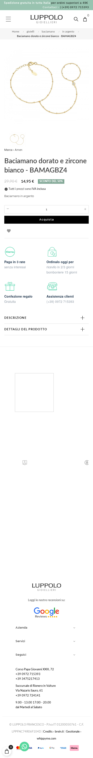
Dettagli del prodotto (25, 329)
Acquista (46, 219)
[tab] (46, 317)
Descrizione (15, 318)
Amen (18, 150)
